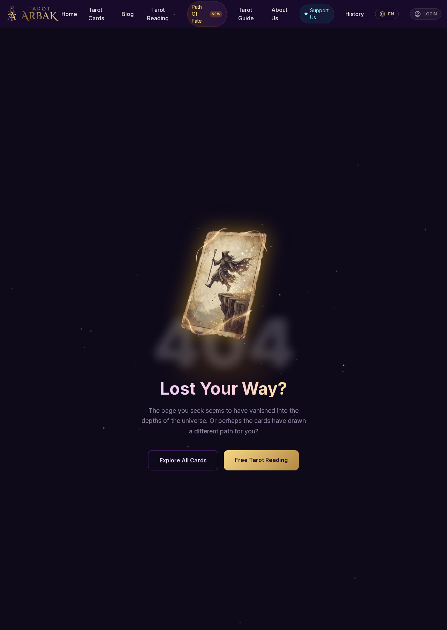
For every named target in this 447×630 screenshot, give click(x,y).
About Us (279, 14)
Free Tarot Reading (261, 459)
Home (69, 13)
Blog (128, 13)
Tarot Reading (158, 14)
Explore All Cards (183, 460)
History (354, 13)
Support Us (319, 13)
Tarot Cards (96, 14)
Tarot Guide (246, 14)
